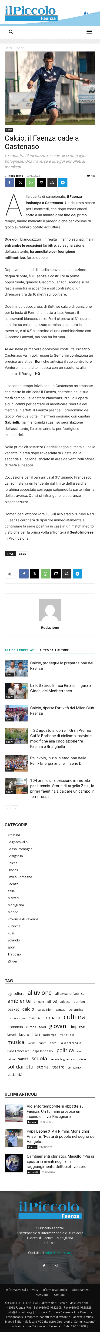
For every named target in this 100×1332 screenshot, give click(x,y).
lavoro (24, 1034)
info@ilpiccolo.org (58, 1252)
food (42, 1027)
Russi (11, 933)
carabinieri (45, 1009)
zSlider (12, 961)
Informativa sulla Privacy (22, 1290)
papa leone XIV (43, 1051)
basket (13, 1009)
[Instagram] (56, 1265)
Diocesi (13, 870)
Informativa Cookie (55, 1290)
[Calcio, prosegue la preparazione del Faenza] (16, 668)
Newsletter (43, 1295)
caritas (60, 1009)
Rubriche (13, 926)
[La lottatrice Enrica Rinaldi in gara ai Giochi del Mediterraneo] (16, 691)
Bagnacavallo (17, 842)
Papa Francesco (18, 1051)
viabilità (15, 1074)
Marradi (13, 898)
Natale (31, 1043)
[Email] (41, 182)
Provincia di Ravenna (23, 919)
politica (65, 1050)
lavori (11, 1034)
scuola (39, 1058)
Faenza (12, 884)
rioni (80, 1051)
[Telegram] (62, 182)
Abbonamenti (81, 1290)
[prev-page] (7, 808)
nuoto (43, 1043)
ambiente (19, 1000)
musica (15, 1041)
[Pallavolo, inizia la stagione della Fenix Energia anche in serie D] (16, 763)
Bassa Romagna (19, 849)
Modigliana (15, 905)
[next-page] (15, 808)
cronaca (51, 1017)
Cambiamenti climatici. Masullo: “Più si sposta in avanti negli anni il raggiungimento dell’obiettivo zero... (60, 1161)
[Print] (52, 182)
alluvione (40, 992)
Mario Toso (67, 1034)
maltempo (50, 1034)
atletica (65, 1001)
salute (11, 1059)
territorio (74, 1067)
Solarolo (13, 940)
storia (43, 1066)
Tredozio (14, 954)
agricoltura (15, 993)
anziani (39, 1001)
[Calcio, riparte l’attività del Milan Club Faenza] (16, 713)
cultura (74, 1016)
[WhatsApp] (30, 182)
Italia (11, 891)
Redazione (15, 175)
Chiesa (12, 863)
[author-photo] (50, 621)
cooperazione (16, 1018)
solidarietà (20, 1066)
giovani (58, 1025)
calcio (22, 553)
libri (36, 1034)
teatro (58, 1067)
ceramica (76, 1009)
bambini (80, 1001)
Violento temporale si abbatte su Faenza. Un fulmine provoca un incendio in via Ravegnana (55, 1111)
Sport (20, 48)
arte (52, 1000)
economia (15, 1026)
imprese (78, 1026)
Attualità (13, 835)
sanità (23, 1059)
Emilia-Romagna (19, 877)
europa (31, 1027)
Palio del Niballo (70, 1043)
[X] (20, 182)
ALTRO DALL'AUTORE (54, 650)
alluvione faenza (69, 993)
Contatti (59, 1295)
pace (53, 1043)
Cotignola (34, 1018)
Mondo (12, 912)
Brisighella (15, 856)
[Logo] (31, 13)
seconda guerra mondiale (68, 1059)
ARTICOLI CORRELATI (20, 650)
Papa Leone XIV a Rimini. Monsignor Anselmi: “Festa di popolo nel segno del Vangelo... (61, 1136)
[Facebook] (9, 182)
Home (9, 48)
